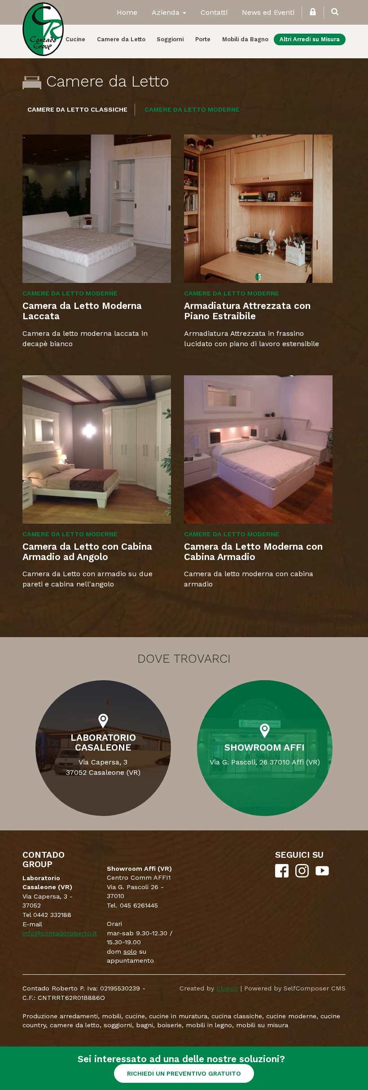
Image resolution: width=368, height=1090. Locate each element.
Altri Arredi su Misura (310, 39)
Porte (202, 39)
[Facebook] (282, 875)
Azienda (167, 12)
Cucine (75, 39)
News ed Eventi (268, 12)
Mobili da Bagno (245, 39)
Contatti (214, 12)
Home (127, 12)
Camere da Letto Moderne (192, 109)
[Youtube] (322, 875)
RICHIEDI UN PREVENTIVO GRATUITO (184, 1073)
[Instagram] (302, 875)
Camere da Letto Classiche (77, 109)
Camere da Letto (121, 39)
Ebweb (227, 988)
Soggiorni (170, 39)
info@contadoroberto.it (59, 933)
